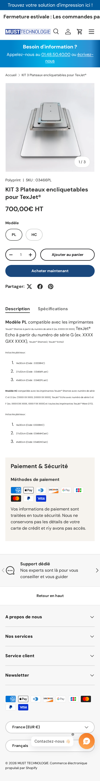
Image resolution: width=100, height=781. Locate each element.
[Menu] (91, 32)
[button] (80, 32)
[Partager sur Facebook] (40, 286)
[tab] (17, 309)
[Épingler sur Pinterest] (50, 286)
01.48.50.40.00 (55, 54)
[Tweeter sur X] (29, 286)
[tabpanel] (50, 384)
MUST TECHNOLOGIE (33, 763)
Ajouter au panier (67, 254)
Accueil (11, 75)
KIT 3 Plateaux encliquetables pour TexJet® (54, 75)
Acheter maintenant (50, 270)
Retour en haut (50, 595)
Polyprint (13, 180)
